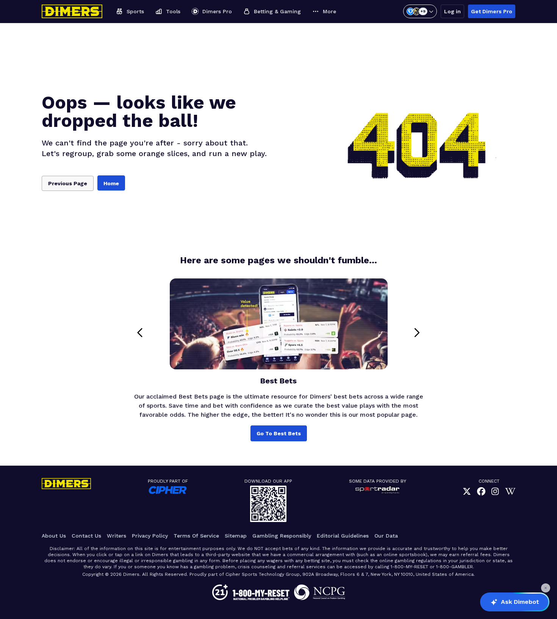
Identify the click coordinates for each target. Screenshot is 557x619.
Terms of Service (196, 536)
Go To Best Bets (279, 433)
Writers (116, 536)
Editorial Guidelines (343, 536)
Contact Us (86, 536)
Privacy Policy (150, 536)
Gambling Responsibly (281, 536)
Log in (452, 11)
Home (111, 183)
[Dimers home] (72, 11)
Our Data (386, 536)
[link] (467, 492)
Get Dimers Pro (491, 11)
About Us (54, 536)
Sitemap (236, 536)
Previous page (67, 183)
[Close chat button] (545, 587)
